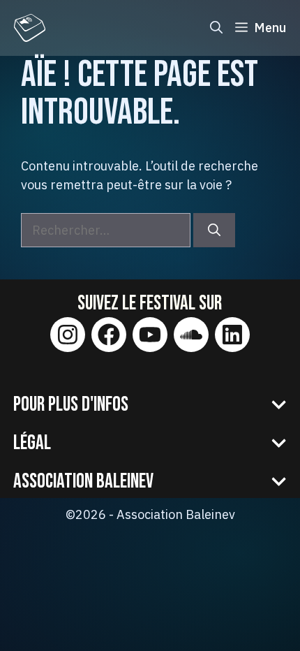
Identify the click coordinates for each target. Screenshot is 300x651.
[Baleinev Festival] (29, 28)
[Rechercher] (214, 230)
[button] (216, 28)
